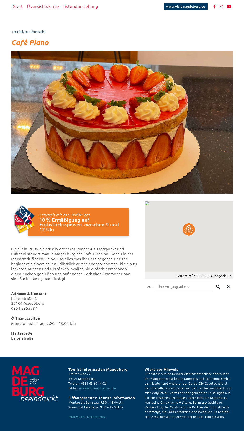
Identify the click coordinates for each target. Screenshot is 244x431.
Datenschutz (96, 416)
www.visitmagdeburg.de (185, 6)
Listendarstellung (80, 6)
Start (18, 6)
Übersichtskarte (43, 6)
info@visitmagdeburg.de (97, 388)
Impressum (76, 416)
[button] (188, 229)
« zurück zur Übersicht (28, 31)
